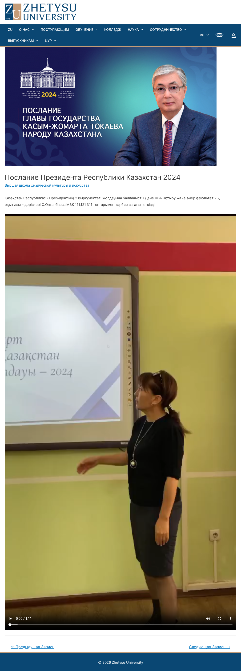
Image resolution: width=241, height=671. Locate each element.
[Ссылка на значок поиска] (234, 35)
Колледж (112, 29)
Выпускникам (21, 41)
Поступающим (55, 29)
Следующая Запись (209, 647)
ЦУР (48, 41)
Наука (133, 29)
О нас (24, 29)
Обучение (84, 29)
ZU (10, 29)
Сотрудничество (166, 29)
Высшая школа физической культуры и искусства (47, 185)
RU (202, 35)
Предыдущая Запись (32, 647)
